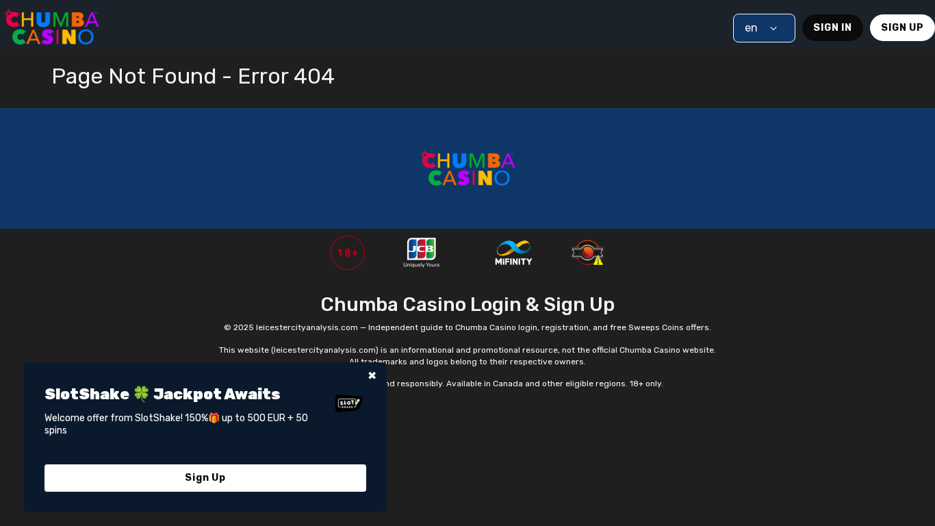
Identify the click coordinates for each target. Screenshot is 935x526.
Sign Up (902, 28)
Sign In (832, 28)
